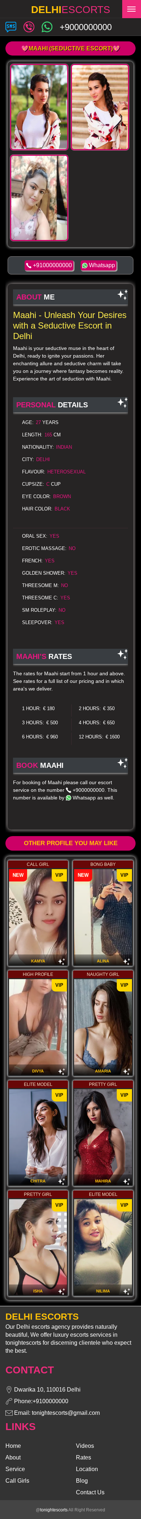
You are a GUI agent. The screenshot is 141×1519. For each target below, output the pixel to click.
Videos (85, 1446)
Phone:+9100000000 (40, 1401)
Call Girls (17, 1481)
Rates (83, 1457)
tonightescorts (54, 1509)
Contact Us (90, 1492)
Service (15, 1469)
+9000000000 (87, 790)
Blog (82, 1481)
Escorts (70, 9)
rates (29, 681)
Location (87, 1469)
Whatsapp (101, 265)
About (13, 1457)
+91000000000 (51, 265)
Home (13, 1446)
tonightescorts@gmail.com (66, 1413)
